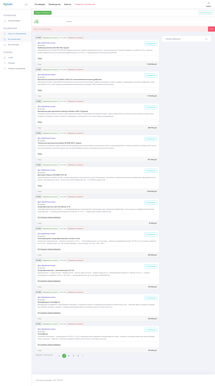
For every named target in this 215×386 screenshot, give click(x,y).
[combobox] (138, 21)
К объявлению (151, 43)
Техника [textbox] (69, 21)
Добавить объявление (42, 13)
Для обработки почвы (46, 43)
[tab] (186, 39)
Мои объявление (205, 13)
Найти (212, 29)
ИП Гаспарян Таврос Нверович (49, 217)
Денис (40, 58)
